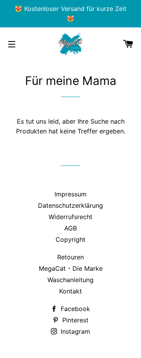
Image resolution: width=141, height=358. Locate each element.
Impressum (70, 194)
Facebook (74, 309)
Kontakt (70, 291)
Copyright (70, 239)
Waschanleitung (70, 280)
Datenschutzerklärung (70, 205)
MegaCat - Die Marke (71, 268)
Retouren (70, 257)
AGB (70, 228)
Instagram (74, 331)
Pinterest (74, 320)
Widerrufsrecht (70, 217)
